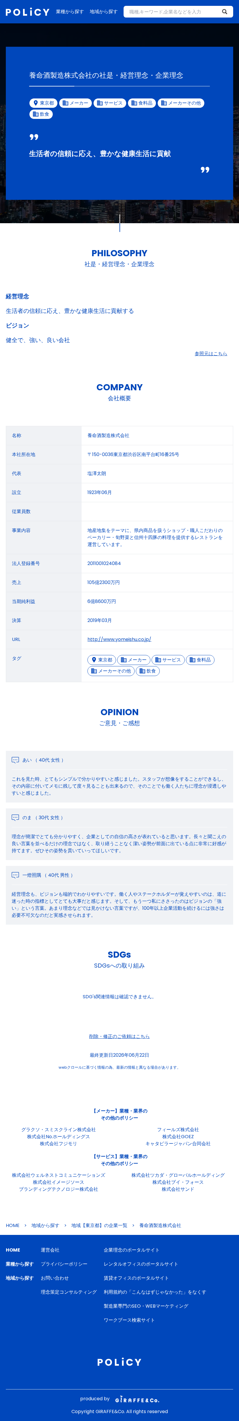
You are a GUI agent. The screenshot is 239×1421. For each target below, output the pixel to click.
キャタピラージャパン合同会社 (178, 1143)
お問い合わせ (55, 1278)
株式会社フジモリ (58, 1143)
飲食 (151, 671)
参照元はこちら (211, 353)
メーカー (137, 659)
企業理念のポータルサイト (132, 1250)
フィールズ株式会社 (178, 1129)
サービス (171, 659)
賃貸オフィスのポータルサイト (136, 1278)
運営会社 (50, 1250)
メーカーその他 (114, 671)
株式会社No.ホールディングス (58, 1136)
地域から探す (104, 11)
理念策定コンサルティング (69, 1292)
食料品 (204, 659)
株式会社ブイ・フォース (178, 1182)
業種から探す (70, 11)
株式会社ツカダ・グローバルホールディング (178, 1175)
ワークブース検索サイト (129, 1320)
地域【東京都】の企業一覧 (99, 1225)
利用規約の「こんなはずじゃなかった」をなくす (155, 1292)
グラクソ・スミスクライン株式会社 (58, 1129)
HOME (13, 1225)
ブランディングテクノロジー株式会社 (58, 1189)
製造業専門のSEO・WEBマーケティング (146, 1306)
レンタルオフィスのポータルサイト (141, 1264)
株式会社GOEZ (178, 1136)
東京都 (105, 659)
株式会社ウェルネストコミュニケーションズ (58, 1175)
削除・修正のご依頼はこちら (119, 1036)
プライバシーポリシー (64, 1264)
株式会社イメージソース (58, 1182)
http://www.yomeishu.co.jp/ (119, 639)
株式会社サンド (178, 1189)
